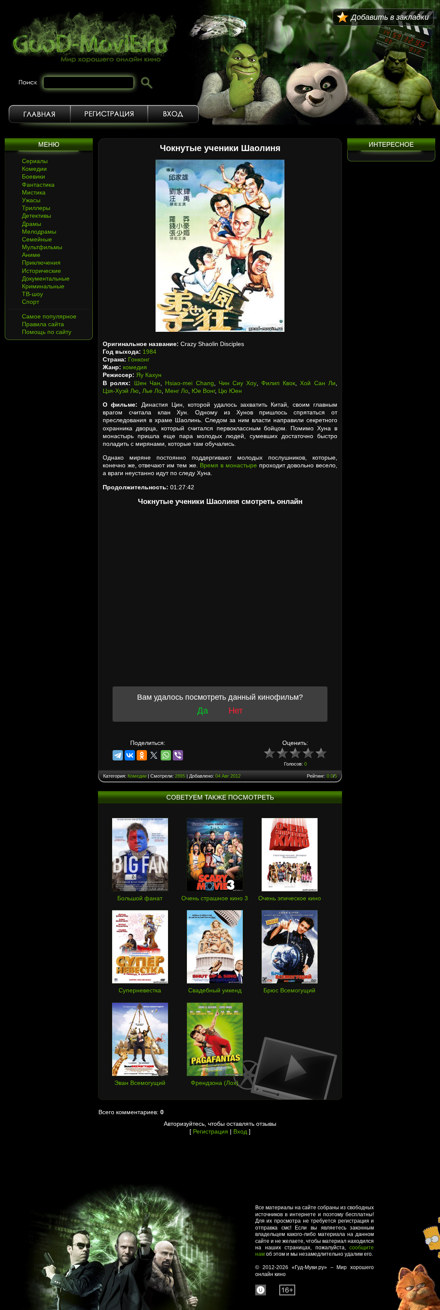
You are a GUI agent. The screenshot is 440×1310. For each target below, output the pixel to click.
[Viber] (178, 755)
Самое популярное (49, 316)
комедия (135, 367)
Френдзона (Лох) (214, 1082)
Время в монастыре (228, 465)
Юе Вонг (203, 390)
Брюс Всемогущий (289, 990)
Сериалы (35, 161)
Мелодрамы (39, 231)
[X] (154, 755)
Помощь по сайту (46, 331)
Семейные (37, 239)
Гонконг (139, 359)
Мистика (34, 192)
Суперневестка (140, 990)
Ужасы (31, 200)
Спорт (30, 301)
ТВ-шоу (32, 293)
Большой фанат (139, 898)
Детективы (36, 215)
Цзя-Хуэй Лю (121, 390)
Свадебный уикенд (214, 990)
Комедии (34, 168)
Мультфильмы (42, 247)
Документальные (46, 278)
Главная (39, 114)
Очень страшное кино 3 (214, 898)
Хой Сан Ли (318, 383)
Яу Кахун (149, 374)
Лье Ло (152, 390)
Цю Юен (230, 390)
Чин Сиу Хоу (238, 383)
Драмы (31, 223)
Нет (236, 710)
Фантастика (38, 184)
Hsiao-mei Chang (189, 383)
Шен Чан (147, 383)
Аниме (31, 254)
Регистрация (109, 114)
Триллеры (36, 207)
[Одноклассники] (142, 755)
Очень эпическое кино (289, 898)
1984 (149, 351)
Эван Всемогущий (139, 1082)
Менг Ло (176, 390)
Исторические (41, 270)
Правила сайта (43, 324)
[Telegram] (118, 755)
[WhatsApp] (166, 755)
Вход (173, 114)
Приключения (41, 262)
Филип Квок (278, 383)
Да (202, 710)
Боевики (33, 176)
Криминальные (43, 286)
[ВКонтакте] (130, 755)
